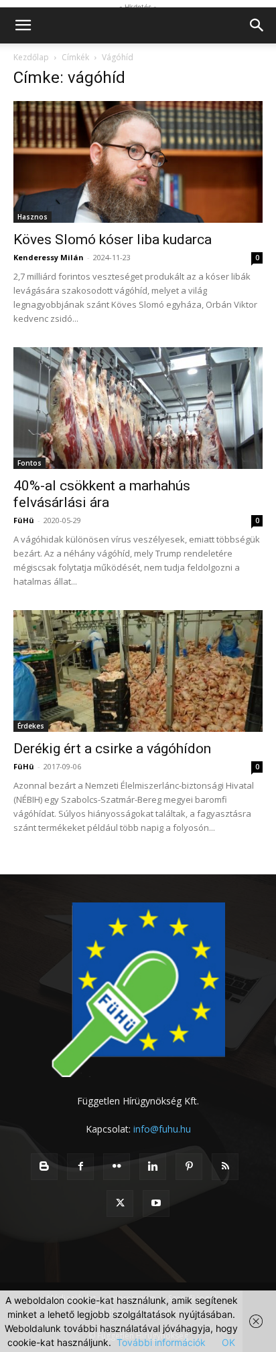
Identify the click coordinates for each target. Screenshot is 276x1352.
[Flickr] (116, 1166)
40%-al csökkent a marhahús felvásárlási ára (101, 494)
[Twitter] (120, 1203)
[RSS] (225, 1166)
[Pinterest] (189, 1166)
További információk (161, 1342)
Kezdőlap (31, 57)
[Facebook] (80, 1166)
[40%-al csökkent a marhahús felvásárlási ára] (138, 408)
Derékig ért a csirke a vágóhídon (112, 749)
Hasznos (32, 216)
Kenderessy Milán (48, 257)
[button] (22, 25)
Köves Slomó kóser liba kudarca (112, 239)
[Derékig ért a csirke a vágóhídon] (138, 671)
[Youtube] (156, 1203)
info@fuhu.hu (162, 1129)
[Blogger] (44, 1166)
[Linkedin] (152, 1166)
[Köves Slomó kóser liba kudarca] (138, 162)
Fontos (29, 463)
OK (228, 1342)
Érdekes (30, 726)
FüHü (23, 520)
